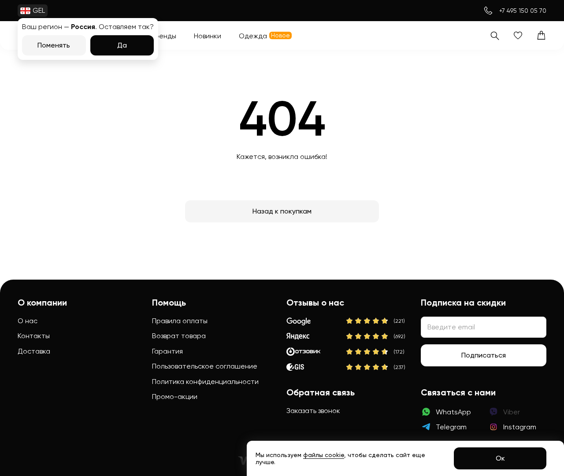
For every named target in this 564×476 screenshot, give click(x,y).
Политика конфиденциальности (205, 381)
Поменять (53, 45)
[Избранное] (518, 35)
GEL (39, 10)
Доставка (34, 351)
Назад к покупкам (282, 211)
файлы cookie (323, 454)
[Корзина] (541, 35)
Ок (500, 458)
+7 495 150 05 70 (522, 10)
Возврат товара (179, 336)
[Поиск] (495, 35)
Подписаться (483, 355)
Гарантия (167, 351)
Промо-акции (174, 396)
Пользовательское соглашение (204, 366)
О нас (27, 321)
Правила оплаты (180, 321)
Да (122, 45)
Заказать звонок (313, 410)
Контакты (34, 336)
